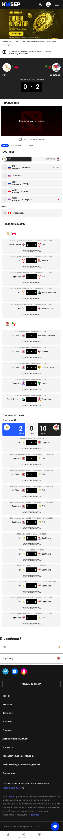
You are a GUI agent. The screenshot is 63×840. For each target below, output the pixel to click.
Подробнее (33, 814)
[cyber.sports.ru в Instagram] (24, 672)
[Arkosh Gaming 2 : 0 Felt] (17, 67)
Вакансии (7, 721)
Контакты (7, 713)
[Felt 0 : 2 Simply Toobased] (14, 67)
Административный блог (15, 739)
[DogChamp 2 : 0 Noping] (46, 66)
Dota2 (17, 41)
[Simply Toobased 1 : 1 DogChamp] (45, 66)
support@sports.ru (11, 788)
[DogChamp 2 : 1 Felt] (15, 67)
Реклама (7, 730)
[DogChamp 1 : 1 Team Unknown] (50, 66)
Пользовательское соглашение (18, 756)
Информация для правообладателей (21, 764)
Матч (4, 145)
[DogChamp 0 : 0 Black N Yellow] (13, 323)
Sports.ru (10, 796)
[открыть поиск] (40, 4)
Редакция (7, 704)
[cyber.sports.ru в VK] (15, 672)
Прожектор (8, 747)
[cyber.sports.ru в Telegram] (6, 672)
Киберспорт (6, 41)
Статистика (17, 145)
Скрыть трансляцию (34, 139)
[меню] (57, 4)
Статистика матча (31, 251)
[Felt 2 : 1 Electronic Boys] (12, 66)
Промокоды (8, 773)
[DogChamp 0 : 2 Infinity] (49, 67)
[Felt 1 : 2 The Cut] (16, 67)
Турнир (29, 145)
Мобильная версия (31, 684)
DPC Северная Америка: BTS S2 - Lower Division (39, 41)
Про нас (6, 696)
